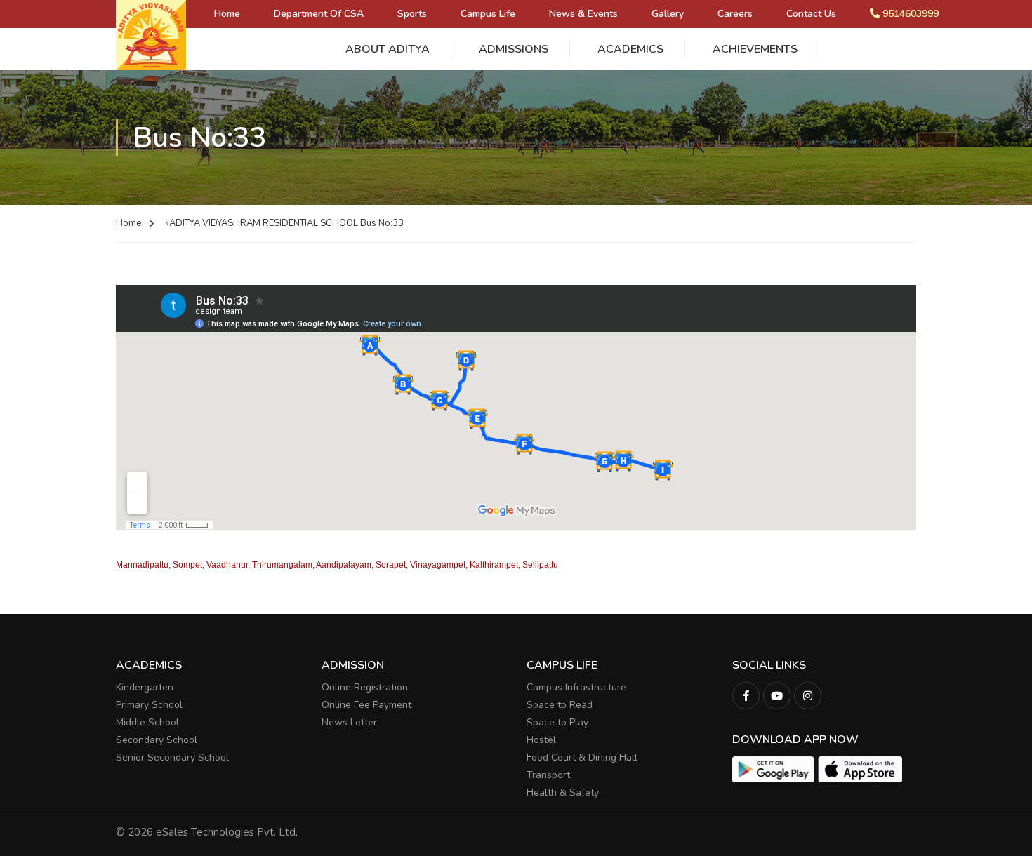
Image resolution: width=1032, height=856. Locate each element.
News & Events (583, 13)
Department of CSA (319, 13)
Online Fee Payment (366, 704)
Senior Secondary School (172, 757)
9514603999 (909, 13)
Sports (412, 13)
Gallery (667, 13)
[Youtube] (776, 695)
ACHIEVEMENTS (755, 49)
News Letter (349, 722)
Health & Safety (563, 792)
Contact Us (811, 13)
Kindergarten (144, 687)
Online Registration (365, 687)
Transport (548, 775)
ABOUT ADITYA (387, 49)
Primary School (149, 704)
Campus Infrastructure (576, 687)
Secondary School (156, 740)
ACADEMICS (630, 49)
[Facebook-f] (746, 695)
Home (227, 13)
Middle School (147, 722)
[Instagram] (807, 695)
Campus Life (488, 13)
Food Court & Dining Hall (582, 757)
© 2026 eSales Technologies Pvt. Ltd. (207, 832)
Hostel (541, 740)
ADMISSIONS (513, 49)
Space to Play (557, 722)
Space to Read (560, 704)
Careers (735, 13)
